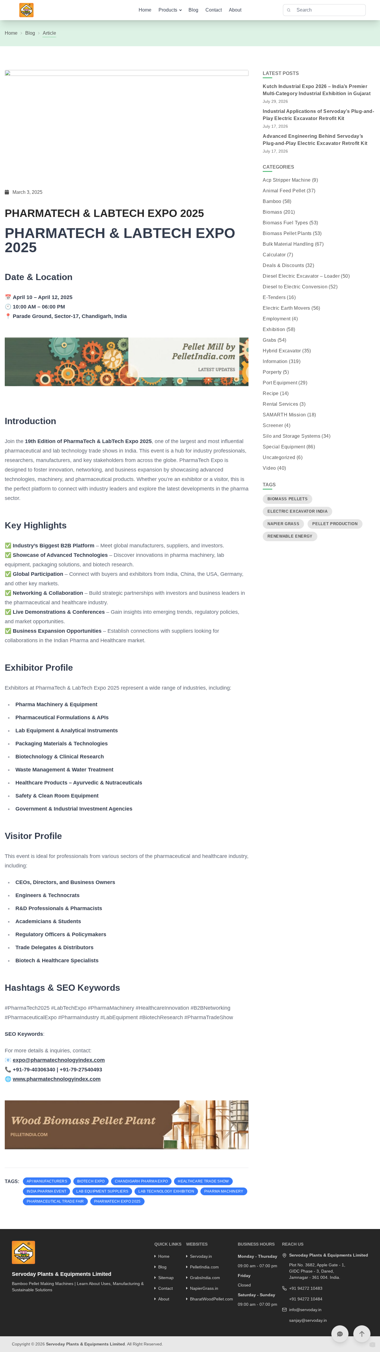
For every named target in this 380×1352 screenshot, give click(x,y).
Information (275, 361)
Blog (193, 9)
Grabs (269, 340)
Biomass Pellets (287, 499)
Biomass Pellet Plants (287, 233)
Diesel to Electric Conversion (295, 286)
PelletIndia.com (204, 1267)
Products (168, 9)
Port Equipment (280, 382)
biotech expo (91, 1181)
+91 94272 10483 (305, 1288)
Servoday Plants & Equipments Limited (85, 1344)
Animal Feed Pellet (284, 190)
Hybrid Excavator (282, 350)
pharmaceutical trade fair (55, 1201)
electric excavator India (297, 511)
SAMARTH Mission (284, 414)
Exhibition (274, 329)
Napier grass (283, 524)
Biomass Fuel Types (285, 222)
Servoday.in (201, 1256)
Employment (276, 318)
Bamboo (272, 201)
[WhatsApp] (44, 1300)
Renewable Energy (290, 536)
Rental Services (280, 404)
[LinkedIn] (21, 1300)
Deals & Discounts (283, 265)
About (235, 9)
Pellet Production (334, 524)
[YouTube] (36, 1300)
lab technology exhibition (166, 1191)
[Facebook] (13, 1300)
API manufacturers (47, 1181)
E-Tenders (274, 297)
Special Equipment (284, 446)
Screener (273, 425)
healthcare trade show (203, 1181)
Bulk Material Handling (288, 244)
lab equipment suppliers (102, 1191)
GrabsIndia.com (205, 1277)
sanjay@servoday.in (308, 1320)
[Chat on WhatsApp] (340, 1334)
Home (145, 9)
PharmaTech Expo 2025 (117, 1201)
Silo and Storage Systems (291, 436)
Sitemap (166, 1277)
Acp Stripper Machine (287, 180)
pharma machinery (223, 1191)
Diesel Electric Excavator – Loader (301, 276)
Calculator (274, 254)
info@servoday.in (305, 1309)
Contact (213, 9)
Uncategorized (279, 457)
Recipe (270, 393)
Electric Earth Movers (286, 308)
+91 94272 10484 (305, 1299)
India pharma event (46, 1191)
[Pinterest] (28, 1300)
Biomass (272, 212)
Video (269, 468)
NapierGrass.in (204, 1288)
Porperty (272, 372)
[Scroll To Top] (361, 1334)
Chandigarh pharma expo (141, 1181)
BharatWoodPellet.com (211, 1299)
